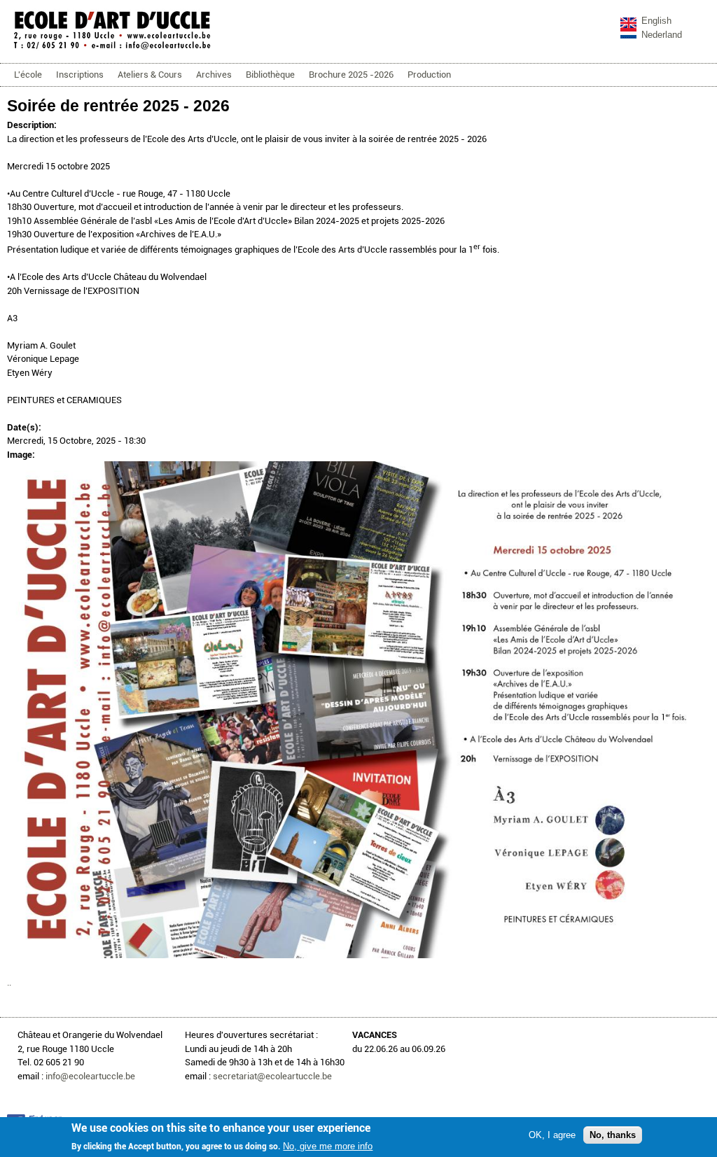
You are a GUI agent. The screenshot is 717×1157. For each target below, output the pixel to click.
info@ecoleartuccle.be (90, 1076)
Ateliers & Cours (150, 74)
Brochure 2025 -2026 (351, 74)
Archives (214, 74)
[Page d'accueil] (112, 48)
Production (429, 74)
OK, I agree (552, 1135)
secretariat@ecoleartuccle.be (272, 1076)
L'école (28, 74)
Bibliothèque (270, 74)
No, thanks (613, 1135)
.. (9, 982)
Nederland (661, 34)
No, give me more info (328, 1146)
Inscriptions (80, 74)
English (656, 20)
